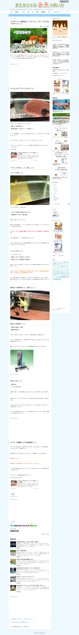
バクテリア (63, 267)
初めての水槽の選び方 (22, 550)
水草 (67, 273)
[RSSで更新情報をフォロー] (67, 1)
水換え (58, 273)
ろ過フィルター (57, 263)
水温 (65, 273)
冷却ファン (55, 272)
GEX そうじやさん (14, 374)
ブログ (49, 12)
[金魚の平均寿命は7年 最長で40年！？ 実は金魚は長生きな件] (61, 171)
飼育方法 (17, 12)
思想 (64, 272)
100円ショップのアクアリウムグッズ (25, 576)
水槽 (61, 273)
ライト (59, 270)
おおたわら (55, 261)
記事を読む (19, 548)
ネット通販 (57, 267)
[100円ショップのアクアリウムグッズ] (13, 579)
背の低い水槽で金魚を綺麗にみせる (25, 559)
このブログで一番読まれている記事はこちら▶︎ (39, 15)
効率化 (58, 272)
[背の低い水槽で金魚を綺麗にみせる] (13, 562)
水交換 (55, 273)
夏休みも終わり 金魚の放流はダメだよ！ (21, 622)
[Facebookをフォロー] (63, 1)
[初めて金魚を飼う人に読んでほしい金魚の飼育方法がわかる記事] (61, 104)
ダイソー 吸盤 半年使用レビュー (60, 150)
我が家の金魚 (67, 272)
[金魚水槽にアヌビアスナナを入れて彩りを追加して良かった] (13, 588)
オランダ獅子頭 (62, 265)
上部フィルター (63, 270)
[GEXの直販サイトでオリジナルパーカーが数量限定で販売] (61, 157)
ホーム (11, 12)
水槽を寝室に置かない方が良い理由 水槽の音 (27, 541)
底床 (62, 272)
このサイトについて (57, 12)
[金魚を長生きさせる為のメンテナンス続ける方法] (13, 570)
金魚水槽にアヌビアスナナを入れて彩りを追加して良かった (31, 585)
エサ (33, 12)
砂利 (62, 275)
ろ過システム (66, 261)
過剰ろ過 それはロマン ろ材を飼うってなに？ (22, 618)
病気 (37, 12)
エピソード (56, 189)
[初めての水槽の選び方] (13, 553)
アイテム (23, 12)
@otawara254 (46, 534)
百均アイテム (57, 275)
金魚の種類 (43, 12)
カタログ (67, 265)
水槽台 (63, 273)
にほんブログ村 (13, 496)
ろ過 (28, 12)
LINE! (31, 523)
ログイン (22, 626)
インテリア (64, 263)
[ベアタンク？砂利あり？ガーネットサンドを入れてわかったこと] (23, 525)
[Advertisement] (30, 74)
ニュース (55, 191)
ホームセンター (58, 268)
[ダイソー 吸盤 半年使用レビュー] (61, 145)
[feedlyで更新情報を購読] (65, 1)
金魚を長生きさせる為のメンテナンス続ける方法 (28, 568)
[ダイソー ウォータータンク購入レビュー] (61, 131)
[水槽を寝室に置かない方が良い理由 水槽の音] (13, 544)
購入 (69, 275)
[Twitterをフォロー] (61, 1)
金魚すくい (54, 277)
